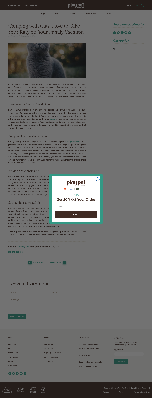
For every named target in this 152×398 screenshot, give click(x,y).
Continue (76, 214)
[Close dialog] (97, 179)
